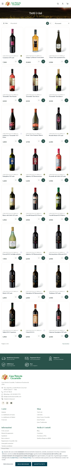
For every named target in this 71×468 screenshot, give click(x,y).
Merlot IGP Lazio (7, 293)
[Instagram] (7, 403)
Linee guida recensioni (7, 443)
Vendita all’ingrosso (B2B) (44, 438)
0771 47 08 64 (8, 392)
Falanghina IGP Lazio (9, 176)
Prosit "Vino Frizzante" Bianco (34, 135)
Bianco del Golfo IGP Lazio (10, 215)
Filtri (6, 23)
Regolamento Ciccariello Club (9, 441)
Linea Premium (41, 420)
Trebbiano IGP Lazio (55, 293)
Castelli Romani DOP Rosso (34, 215)
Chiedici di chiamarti (9, 399)
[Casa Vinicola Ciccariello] (13, 3)
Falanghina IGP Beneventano (34, 293)
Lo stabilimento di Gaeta (8, 414)
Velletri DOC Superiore (9, 332)
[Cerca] (58, 4)
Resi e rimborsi (5, 438)
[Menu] (2, 4)
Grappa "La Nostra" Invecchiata (35, 57)
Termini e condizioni (6, 446)
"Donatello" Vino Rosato (10, 96)
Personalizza (8, 464)
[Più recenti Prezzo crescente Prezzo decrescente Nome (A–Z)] (61, 23)
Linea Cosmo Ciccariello (43, 417)
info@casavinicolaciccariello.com (12, 396)
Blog (38, 430)
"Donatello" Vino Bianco (56, 96)
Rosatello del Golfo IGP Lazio (57, 176)
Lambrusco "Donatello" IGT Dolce (10, 136)
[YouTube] (11, 403)
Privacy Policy (5, 448)
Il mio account (5, 430)
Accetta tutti (39, 464)
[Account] (63, 4)
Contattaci (40, 433)
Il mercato (4, 420)
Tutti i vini (39, 412)
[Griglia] (47, 23)
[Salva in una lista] (16, 61)
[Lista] (50, 23)
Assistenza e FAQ (41, 436)
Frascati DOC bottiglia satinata (12, 254)
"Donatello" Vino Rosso (32, 96)
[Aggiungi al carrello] (20, 61)
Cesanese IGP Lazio (8, 57)
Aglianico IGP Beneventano (34, 176)
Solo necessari (23, 464)
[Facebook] (3, 403)
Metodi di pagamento (7, 433)
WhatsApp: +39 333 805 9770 (12, 394)
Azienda (3, 412)
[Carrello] (67, 4)
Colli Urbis (40, 414)
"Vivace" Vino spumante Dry (57, 57)
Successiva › (66, 343)
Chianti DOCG (30, 332)
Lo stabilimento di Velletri (8, 417)
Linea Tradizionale (42, 422)
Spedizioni (4, 436)
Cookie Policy (14, 458)
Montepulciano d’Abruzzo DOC (58, 254)
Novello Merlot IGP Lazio (56, 135)
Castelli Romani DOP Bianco (57, 215)
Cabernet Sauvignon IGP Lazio (58, 332)
